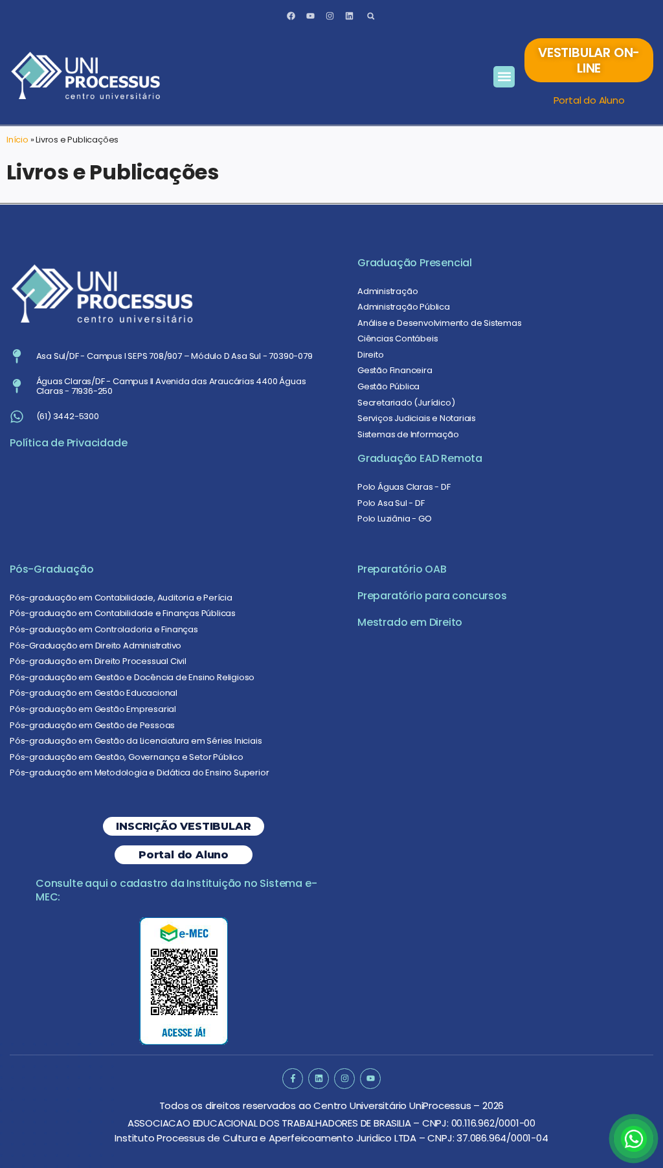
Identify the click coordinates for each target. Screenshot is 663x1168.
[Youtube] (310, 16)
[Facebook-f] (292, 1078)
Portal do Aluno (589, 100)
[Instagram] (329, 16)
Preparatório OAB (402, 569)
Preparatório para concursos (432, 595)
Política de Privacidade (68, 442)
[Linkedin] (349, 16)
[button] (370, 15)
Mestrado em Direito (409, 622)
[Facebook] (291, 16)
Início (17, 139)
